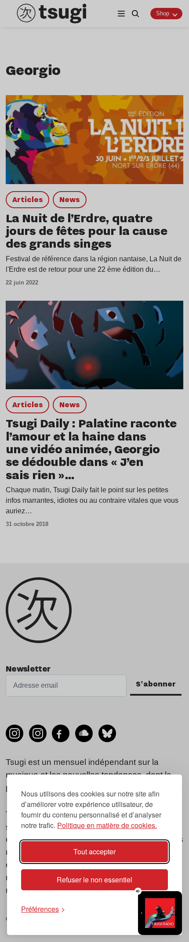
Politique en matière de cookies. (107, 825)
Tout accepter (94, 851)
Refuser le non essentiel (94, 879)
